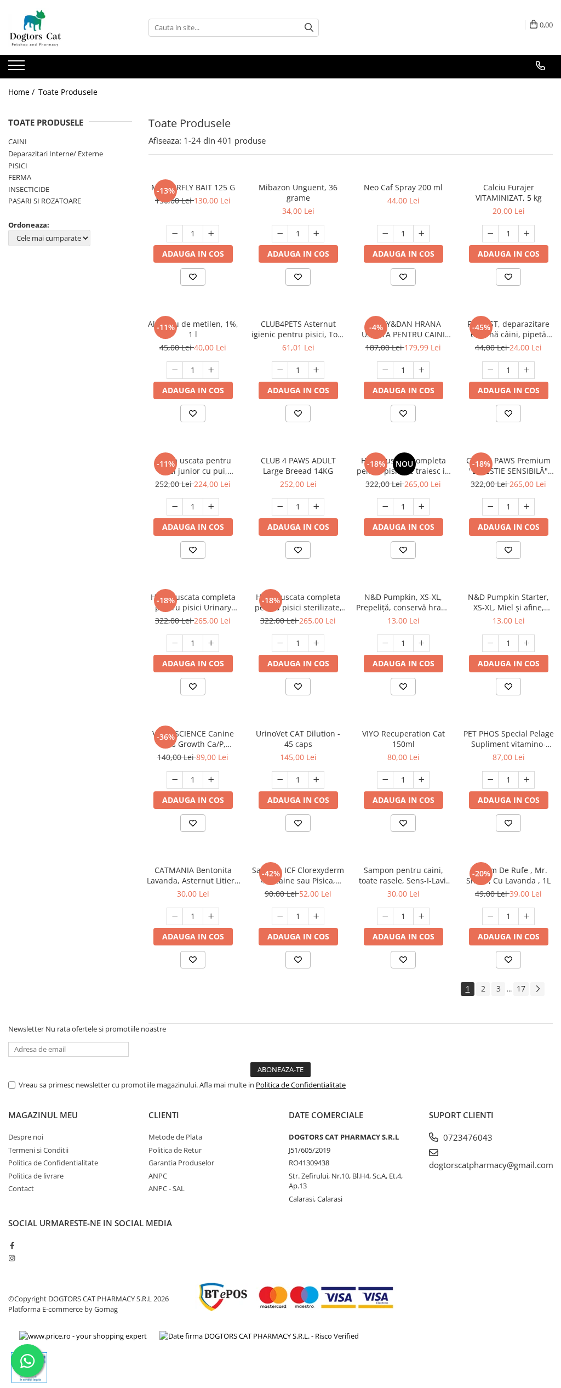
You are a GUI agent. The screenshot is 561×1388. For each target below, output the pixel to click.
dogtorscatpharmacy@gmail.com (491, 1164)
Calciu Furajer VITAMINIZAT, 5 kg (509, 192)
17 (521, 988)
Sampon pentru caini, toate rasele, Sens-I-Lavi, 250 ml (403, 875)
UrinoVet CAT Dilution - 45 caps (298, 738)
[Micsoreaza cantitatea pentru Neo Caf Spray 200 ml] (385, 233)
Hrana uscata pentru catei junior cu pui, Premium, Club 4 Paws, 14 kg (193, 465)
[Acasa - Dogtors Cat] (63, 27)
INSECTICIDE (28, 189)
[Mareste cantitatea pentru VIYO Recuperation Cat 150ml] (421, 780)
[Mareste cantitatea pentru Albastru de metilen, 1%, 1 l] (211, 370)
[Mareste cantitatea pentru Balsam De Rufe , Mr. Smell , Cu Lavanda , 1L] (526, 916)
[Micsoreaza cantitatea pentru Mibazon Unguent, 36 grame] (280, 233)
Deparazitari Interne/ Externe (55, 153)
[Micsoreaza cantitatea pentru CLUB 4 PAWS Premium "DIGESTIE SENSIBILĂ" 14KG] (490, 506)
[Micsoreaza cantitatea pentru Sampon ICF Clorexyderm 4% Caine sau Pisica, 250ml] (280, 916)
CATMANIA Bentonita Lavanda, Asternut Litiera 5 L (193, 875)
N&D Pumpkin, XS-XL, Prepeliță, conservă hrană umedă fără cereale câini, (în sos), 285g (403, 602)
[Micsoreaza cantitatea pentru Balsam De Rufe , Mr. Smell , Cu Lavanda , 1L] (490, 916)
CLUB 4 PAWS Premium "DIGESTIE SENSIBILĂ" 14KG (508, 465)
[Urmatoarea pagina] (537, 989)
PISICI (17, 166)
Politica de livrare (36, 1176)
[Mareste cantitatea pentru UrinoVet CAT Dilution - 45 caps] (316, 780)
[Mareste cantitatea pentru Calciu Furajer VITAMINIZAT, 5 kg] (526, 233)
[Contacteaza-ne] (540, 66)
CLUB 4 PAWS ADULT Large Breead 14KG (298, 465)
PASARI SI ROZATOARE (44, 201)
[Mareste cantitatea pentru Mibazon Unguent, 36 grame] (316, 233)
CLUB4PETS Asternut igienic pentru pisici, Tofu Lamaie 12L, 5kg (298, 329)
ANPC (157, 1176)
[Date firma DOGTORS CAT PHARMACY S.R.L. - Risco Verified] (259, 1335)
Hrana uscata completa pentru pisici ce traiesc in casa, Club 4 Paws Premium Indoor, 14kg (403, 465)
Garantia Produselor (181, 1163)
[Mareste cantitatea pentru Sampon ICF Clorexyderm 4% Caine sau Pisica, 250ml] (316, 916)
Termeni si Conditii (38, 1150)
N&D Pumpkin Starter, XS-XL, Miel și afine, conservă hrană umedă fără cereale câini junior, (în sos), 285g (508, 602)
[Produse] (17, 68)
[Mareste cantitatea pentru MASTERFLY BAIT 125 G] (211, 233)
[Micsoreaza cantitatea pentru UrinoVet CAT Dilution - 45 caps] (280, 780)
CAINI (17, 141)
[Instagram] (11, 1258)
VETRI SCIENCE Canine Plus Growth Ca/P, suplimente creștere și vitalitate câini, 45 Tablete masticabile (193, 738)
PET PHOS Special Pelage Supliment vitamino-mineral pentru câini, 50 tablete (508, 738)
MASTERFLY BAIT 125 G (193, 187)
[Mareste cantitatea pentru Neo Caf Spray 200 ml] (421, 233)
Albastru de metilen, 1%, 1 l (193, 329)
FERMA (19, 177)
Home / (22, 92)
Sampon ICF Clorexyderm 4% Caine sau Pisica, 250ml (298, 875)
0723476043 (467, 1137)
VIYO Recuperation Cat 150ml (403, 738)
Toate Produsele (68, 92)
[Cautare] (309, 28)
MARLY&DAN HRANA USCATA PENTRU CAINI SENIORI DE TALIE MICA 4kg (403, 329)
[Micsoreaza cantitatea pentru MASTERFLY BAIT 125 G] (175, 233)
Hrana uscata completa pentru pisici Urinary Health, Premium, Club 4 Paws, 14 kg (193, 602)
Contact (21, 1188)
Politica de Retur (175, 1150)
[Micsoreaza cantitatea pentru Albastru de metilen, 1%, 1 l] (175, 370)
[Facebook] (11, 1245)
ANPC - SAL (166, 1188)
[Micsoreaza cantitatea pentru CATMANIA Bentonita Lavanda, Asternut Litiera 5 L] (175, 916)
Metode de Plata (175, 1137)
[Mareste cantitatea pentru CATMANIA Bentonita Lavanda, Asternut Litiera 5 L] (211, 916)
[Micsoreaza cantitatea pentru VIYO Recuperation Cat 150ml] (385, 780)
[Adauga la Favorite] (192, 277)
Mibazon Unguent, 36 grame (298, 192)
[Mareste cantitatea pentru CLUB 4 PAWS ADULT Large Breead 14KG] (316, 506)
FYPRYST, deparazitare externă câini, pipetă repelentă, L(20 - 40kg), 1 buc (508, 329)
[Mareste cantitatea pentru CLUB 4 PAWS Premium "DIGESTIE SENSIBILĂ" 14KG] (526, 506)
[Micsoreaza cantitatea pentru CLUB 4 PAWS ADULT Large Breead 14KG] (280, 506)
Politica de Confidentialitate (301, 1085)
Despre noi (25, 1137)
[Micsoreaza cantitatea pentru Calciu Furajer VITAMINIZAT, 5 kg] (490, 233)
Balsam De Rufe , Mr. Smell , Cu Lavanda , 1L (508, 875)
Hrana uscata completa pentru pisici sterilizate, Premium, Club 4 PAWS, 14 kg (298, 602)
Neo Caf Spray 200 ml (403, 187)
